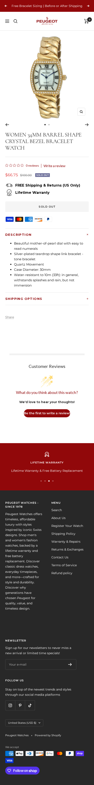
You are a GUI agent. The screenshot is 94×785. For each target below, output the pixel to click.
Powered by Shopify (48, 735)
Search (56, 510)
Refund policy (61, 573)
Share (9, 317)
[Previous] (7, 124)
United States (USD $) (22, 722)
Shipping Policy (63, 534)
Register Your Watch (67, 526)
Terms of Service (64, 565)
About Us (58, 518)
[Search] (15, 21)
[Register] (70, 664)
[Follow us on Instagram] (10, 705)
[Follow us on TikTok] (30, 705)
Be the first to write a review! (47, 413)
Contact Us (59, 557)
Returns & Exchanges (67, 549)
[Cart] (86, 21)
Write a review (54, 166)
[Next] (87, 124)
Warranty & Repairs (65, 542)
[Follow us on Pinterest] (20, 705)
